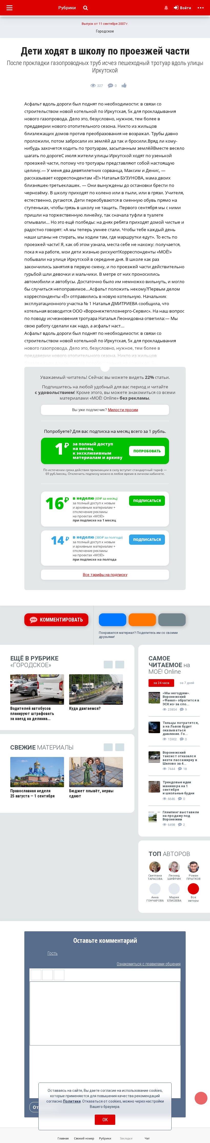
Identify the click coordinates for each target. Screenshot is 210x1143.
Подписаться (147, 500)
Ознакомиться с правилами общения (149, 964)
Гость (52, 953)
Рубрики (67, 7)
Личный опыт (81, 784)
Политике (72, 1101)
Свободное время (25, 784)
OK (105, 1120)
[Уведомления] (166, 7)
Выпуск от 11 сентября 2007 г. (105, 24)
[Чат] (201, 1098)
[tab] (161, 683)
